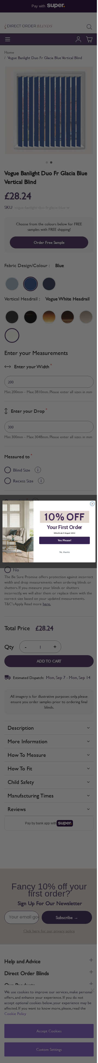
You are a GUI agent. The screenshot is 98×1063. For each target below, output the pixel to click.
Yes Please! (64, 540)
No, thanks (64, 552)
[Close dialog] (92, 504)
